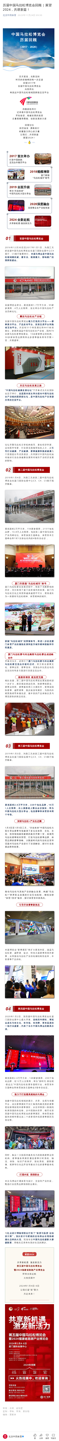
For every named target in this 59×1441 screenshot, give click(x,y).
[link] (16, 1436)
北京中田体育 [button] (9, 15)
